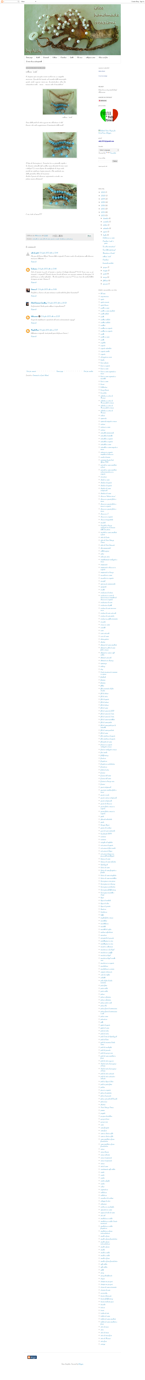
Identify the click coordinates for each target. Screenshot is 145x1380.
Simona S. (34, 289)
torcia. (102, 1310)
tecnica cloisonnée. (106, 1296)
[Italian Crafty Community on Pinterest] (109, 125)
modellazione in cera (107, 941)
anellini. (103, 325)
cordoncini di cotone (107, 593)
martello (103, 926)
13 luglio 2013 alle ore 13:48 (47, 269)
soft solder (104, 1264)
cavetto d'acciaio (105, 457)
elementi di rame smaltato (109, 645)
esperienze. (104, 663)
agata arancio (105, 302)
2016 (103, 205)
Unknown (34, 269)
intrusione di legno (106, 851)
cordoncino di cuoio (106, 602)
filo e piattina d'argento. (108, 739)
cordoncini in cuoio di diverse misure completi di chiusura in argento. (109, 597)
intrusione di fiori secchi (108, 848)
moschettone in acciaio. (108, 969)
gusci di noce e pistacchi (108, 831)
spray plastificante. (106, 1275)
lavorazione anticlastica (108, 887)
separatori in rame (106, 1210)
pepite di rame (105, 1028)
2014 (103, 212)
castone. (103, 430)
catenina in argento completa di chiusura (107, 453)
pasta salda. (104, 991)
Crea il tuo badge (103, 76)
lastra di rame (105, 867)
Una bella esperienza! (109, 250)
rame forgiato (105, 1128)
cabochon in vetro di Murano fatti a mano (107, 402)
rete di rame (104, 1166)
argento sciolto (105, 351)
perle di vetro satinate (107, 1074)
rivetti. (103, 1175)
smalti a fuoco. (105, 1247)
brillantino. (104, 387)
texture (103, 1307)
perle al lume (105, 1039)
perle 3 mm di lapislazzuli (109, 1036)
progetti (103, 1113)
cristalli (103, 627)
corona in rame (105, 625)
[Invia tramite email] (54, 236)
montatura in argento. (107, 963)
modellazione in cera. (107, 944)
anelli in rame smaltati (108, 311)
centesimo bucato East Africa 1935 (107, 461)
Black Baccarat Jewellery (39, 303)
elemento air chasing (107, 660)
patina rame (104, 1016)
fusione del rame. (106, 778)
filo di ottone (105, 705)
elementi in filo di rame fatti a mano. (108, 649)
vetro (102, 1330)
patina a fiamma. (106, 1000)
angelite (103, 342)
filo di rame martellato (108, 719)
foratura (103, 758)
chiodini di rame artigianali (106, 489)
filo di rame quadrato (107, 730)
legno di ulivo (105, 903)
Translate (113, 153)
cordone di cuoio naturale (108, 613)
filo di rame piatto (106, 722)
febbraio (105, 280)
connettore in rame (106, 575)
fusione (103, 773)
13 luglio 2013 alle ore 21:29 (50, 316)
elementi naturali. (106, 658)
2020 (103, 196)
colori (102, 554)
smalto (103, 1250)
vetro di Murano (106, 1338)
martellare (104, 921)
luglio (105, 235)
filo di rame (46, 239)
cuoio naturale (105, 633)
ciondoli (103, 522)
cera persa (104, 477)
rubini (102, 1186)
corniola (103, 622)
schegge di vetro (105, 1201)
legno (102, 897)
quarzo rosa (104, 1122)
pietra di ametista (106, 1093)
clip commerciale (106, 548)
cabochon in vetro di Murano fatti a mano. (107, 407)
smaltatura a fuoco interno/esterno (106, 1232)
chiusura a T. (105, 514)
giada (102, 822)
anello (102, 334)
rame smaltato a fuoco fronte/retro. (107, 1145)
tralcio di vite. (105, 1313)
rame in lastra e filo (107, 1133)
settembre (106, 228)
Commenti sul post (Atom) (41, 375)
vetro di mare (105, 1332)
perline (103, 1087)
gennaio (105, 284)
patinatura (70, 239)
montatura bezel (106, 955)
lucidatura (63, 239)
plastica (103, 1104)
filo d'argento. (105, 699)
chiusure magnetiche (107, 520)
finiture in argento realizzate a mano (106, 746)
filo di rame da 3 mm (107, 714)
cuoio (102, 630)
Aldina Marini (102, 71)
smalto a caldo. (105, 1255)
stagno (103, 1278)
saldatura (104, 1192)
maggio (105, 270)
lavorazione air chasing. (108, 884)
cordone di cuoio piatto (107, 616)
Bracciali (46, 57)
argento (103, 345)
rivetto (103, 1178)
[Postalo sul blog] (56, 236)
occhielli (103, 977)
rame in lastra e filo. (107, 1136)
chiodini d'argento (106, 483)
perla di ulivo (105, 1031)
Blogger (80, 1364)
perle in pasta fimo (106, 1084)
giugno (105, 267)
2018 (103, 202)
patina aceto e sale (106, 1003)
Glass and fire (103, 57)
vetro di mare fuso (106, 1335)
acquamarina (105, 296)
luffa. (102, 915)
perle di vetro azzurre (107, 1061)
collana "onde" (107, 256)
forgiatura (104, 761)
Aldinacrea (34, 316)
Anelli (38, 57)
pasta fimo (104, 985)
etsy (102, 669)
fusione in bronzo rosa (107, 781)
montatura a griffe (106, 952)
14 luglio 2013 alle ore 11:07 (48, 330)
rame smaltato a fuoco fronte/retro (107, 1140)
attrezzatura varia (106, 357)
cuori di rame (105, 636)
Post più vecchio (88, 371)
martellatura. (105, 923)
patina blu (104, 1006)
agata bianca (104, 305)
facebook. (103, 677)
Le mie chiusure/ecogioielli (34, 61)
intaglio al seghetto (107, 842)
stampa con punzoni (107, 1281)
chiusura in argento (107, 517)
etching (103, 666)
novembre (106, 222)
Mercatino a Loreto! (109, 253)
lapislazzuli (104, 865)
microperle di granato (107, 938)
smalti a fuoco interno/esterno (105, 1243)
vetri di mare (105, 1327)
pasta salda (104, 988)
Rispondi (34, 262)
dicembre (106, 218)
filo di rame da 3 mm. (107, 717)
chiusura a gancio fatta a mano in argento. (108, 505)
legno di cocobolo (106, 900)
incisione (103, 836)
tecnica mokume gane (107, 1302)
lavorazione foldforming (108, 890)
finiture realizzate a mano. (109, 749)
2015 (103, 209)
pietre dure (104, 1102)
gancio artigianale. (106, 801)
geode (102, 816)
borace (102, 384)
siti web (103, 1215)
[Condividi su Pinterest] (62, 236)
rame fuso (104, 1130)
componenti (104, 564)
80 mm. (103, 293)
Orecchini (63, 57)
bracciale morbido (108, 263)
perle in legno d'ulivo (107, 1081)
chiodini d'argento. (106, 485)
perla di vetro (105, 1034)
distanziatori (105, 639)
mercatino (104, 935)
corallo (103, 590)
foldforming (104, 755)
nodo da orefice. (105, 975)
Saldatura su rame (109, 238)
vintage (103, 1344)
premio (103, 1110)
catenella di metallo (107, 436)
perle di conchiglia (106, 1047)
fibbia (102, 686)
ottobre (105, 225)
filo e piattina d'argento (108, 736)
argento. (103, 354)
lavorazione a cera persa (108, 881)
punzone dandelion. (107, 1116)
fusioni (103, 784)
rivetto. (103, 1184)
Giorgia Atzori (105, 825)
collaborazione (105, 551)
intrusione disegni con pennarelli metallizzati (107, 855)
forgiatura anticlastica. (108, 764)
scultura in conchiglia (107, 1207)
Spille (71, 57)
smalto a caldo (105, 1252)
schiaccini (104, 1204)
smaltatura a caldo (107, 1218)
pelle (102, 1022)
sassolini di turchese (107, 1198)
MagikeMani (35, 330)
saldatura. (104, 1195)
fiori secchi (104, 752)
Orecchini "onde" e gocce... (108, 242)
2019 (103, 199)
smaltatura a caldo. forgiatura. (107, 1227)
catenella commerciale (107, 433)
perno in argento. (106, 1090)
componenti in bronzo (107, 572)
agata (102, 299)
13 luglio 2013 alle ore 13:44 (48, 253)
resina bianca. (105, 1152)
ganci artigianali (106, 787)
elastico (103, 642)
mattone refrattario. (107, 932)
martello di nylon (106, 929)
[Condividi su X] (58, 236)
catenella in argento (107, 439)
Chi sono (79, 57)
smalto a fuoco (105, 1258)
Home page (29, 57)
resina (102, 1149)
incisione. (103, 839)
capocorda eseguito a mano (109, 421)
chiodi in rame (105, 480)
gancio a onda (55, 239)
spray (102, 1273)
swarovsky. (104, 1293)
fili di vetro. (104, 696)
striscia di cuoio (105, 1290)
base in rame (104, 369)
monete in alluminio (107, 947)
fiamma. (103, 683)
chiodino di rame (106, 493)
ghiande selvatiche (106, 819)
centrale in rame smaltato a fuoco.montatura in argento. (109, 472)
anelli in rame (105, 308)
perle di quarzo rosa (107, 1053)
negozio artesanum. (106, 972)
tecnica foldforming (107, 1299)
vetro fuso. (104, 1341)
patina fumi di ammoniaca (109, 1008)
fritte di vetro (105, 770)
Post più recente (31, 371)
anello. (103, 340)
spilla (102, 1270)
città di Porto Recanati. (108, 545)
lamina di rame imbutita (108, 862)
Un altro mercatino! (109, 246)
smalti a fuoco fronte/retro (109, 1239)
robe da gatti (35, 253)
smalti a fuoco (105, 1236)
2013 (103, 215)
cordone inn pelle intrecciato (109, 619)
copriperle (103, 587)
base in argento (105, 366)
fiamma (103, 680)
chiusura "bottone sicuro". (108, 496)
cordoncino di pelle (106, 605)
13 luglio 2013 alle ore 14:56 (47, 289)
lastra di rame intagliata (108, 875)
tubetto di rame (105, 1316)
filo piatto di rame (106, 742)
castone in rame (105, 427)
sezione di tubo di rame (108, 1212)
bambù (103, 360)
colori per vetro (105, 557)
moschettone (104, 966)
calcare (103, 415)
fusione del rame (106, 775)
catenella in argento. (107, 441)
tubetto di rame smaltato (108, 1319)
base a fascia (104, 363)
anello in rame (105, 337)
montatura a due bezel (107, 950)
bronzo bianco (105, 390)
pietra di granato (106, 1096)
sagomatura (104, 1189)
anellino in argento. (107, 331)
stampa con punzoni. (107, 1284)
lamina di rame (105, 859)
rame (102, 1125)
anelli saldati (105, 314)
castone (103, 424)
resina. (103, 1163)
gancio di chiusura (106, 804)
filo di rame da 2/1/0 (107, 711)
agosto (105, 232)
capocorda (104, 418)
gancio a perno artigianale (109, 798)
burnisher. (104, 393)
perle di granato (106, 1050)
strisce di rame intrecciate (108, 1287)
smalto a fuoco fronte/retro (109, 1261)
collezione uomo (90, 57)
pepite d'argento (105, 1025)
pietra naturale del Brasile (109, 1099)
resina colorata (105, 1155)
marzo (105, 277)
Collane (55, 57)
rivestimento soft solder (108, 1169)
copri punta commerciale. (108, 584)
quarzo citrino (105, 1119)
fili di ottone (104, 693)
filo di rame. (104, 733)
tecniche (103, 1304)
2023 (103, 192)
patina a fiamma (106, 997)
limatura (103, 909)
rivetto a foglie (105, 1181)
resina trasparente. (106, 1161)
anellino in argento (106, 328)
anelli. (102, 316)
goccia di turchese (106, 828)
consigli (103, 581)
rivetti (102, 1172)
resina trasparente (106, 1158)
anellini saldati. (106, 322)
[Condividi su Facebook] (60, 236)
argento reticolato (106, 348)
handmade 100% (106, 834)
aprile (105, 274)
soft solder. (104, 1267)
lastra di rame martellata (109, 878)
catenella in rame (37, 239)
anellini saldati (105, 319)
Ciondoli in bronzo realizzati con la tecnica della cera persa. (108, 527)
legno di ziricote (105, 906)
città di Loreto (105, 537)
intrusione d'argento (107, 845)
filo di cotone (105, 702)
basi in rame (104, 381)
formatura (104, 767)
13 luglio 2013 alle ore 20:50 (57, 303)
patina (103, 994)
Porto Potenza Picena (107, 1107)
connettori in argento (107, 578)
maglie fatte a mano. (107, 918)
